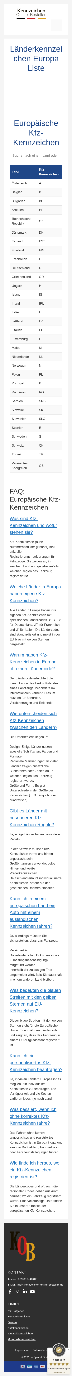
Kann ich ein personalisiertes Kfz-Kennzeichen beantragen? (36, 1062)
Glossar (12, 1322)
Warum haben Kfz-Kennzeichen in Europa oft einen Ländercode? (33, 661)
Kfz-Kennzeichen (49, 172)
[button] (36, 525)
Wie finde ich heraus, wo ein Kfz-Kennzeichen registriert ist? (34, 1169)
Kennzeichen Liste (19, 1316)
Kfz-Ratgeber (16, 1310)
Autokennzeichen (18, 1327)
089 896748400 (27, 1279)
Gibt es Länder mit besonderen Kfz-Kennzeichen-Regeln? (32, 817)
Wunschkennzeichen (20, 1333)
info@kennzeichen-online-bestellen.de (40, 1284)
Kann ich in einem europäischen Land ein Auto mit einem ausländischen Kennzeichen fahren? (32, 912)
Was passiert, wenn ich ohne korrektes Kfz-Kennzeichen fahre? (33, 1116)
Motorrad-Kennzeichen (22, 1339)
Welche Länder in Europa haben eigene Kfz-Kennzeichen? (35, 593)
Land (15, 172)
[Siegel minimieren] (68, 1349)
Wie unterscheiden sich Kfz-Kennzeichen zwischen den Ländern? (33, 720)
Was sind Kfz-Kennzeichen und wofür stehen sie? (33, 525)
